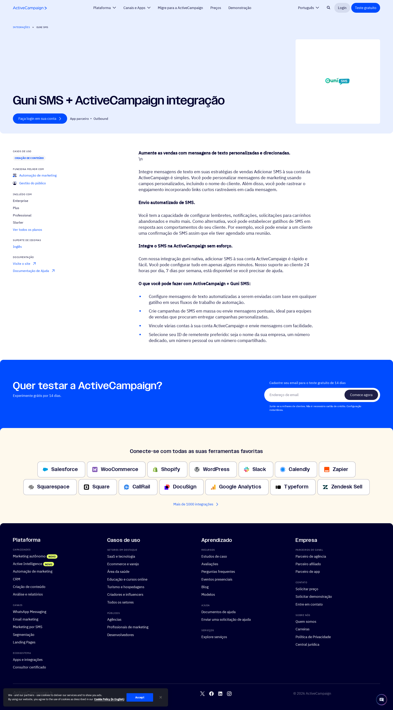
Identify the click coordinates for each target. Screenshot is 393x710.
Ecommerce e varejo (123, 564)
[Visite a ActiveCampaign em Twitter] (202, 693)
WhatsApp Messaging (29, 611)
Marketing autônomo (29, 556)
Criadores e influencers (125, 594)
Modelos (208, 594)
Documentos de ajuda (218, 611)
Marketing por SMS (27, 627)
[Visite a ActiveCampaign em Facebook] (211, 693)
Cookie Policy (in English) (109, 699)
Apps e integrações (28, 659)
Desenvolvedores (120, 634)
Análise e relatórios (28, 594)
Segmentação (23, 634)
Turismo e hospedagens (125, 586)
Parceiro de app (308, 571)
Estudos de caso (214, 556)
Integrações (21, 27)
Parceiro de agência (311, 556)
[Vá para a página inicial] (30, 8)
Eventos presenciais (216, 579)
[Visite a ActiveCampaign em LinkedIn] (220, 693)
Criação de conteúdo (29, 158)
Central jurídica (307, 644)
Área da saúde (118, 571)
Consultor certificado (29, 667)
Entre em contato (309, 604)
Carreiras (302, 629)
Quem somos (306, 621)
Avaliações (209, 564)
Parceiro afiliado (308, 564)
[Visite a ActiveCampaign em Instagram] (229, 693)
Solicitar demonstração (314, 596)
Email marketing (25, 619)
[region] (85, 697)
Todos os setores (120, 602)
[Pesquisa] (328, 7)
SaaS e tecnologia (121, 556)
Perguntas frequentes (218, 571)
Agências (114, 619)
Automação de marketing (32, 571)
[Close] (160, 697)
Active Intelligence (27, 563)
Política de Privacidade (313, 636)
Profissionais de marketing (127, 627)
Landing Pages (24, 642)
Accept (139, 697)
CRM (16, 579)
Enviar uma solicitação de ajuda (226, 619)
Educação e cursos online (127, 579)
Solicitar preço (307, 589)
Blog (205, 586)
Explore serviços (214, 636)
